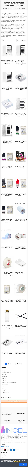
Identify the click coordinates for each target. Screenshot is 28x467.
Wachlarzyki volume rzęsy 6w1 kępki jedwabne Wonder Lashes (7, 115)
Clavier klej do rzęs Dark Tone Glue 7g (20, 167)
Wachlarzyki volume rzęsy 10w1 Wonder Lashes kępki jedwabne (21, 88)
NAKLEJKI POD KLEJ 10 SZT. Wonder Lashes (20, 273)
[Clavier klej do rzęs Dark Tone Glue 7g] (20, 157)
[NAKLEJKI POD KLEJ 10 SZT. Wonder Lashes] (20, 263)
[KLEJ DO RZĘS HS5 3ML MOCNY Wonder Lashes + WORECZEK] (7, 210)
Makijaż (3, 386)
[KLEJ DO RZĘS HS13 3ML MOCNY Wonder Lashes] (7, 157)
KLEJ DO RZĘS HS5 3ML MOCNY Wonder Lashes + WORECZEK (7, 221)
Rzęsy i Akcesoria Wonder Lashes (9, 382)
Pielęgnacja (4, 376)
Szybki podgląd (10, 48)
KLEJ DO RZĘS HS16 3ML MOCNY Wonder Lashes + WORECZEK (7, 194)
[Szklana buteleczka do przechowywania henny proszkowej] (7, 316)
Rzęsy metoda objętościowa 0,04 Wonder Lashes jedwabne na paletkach (21, 62)
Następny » (19, 363)
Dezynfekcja (4, 378)
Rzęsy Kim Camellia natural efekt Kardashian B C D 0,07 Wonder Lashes (21, 115)
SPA (2, 388)
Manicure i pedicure (6, 372)
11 (15, 363)
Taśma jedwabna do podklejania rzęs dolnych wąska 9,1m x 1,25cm (21, 300)
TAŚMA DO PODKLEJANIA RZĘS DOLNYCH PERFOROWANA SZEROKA (20, 247)
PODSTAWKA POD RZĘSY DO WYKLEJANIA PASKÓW (20, 352)
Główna (3, 367)
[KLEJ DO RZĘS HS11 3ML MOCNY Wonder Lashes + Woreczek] (20, 130)
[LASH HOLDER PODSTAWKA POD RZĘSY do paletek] (7, 342)
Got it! (23, 464)
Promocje (4, 390)
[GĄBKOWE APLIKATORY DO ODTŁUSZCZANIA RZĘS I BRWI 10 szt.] (20, 316)
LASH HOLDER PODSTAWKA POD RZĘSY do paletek (7, 352)
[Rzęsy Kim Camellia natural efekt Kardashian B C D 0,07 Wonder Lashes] (20, 104)
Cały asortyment (5, 392)
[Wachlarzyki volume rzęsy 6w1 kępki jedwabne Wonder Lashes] (7, 104)
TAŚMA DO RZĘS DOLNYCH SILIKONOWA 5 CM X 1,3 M (21, 220)
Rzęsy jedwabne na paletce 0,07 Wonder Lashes (7, 88)
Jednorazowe (5, 384)
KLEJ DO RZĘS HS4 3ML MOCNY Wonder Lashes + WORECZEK (21, 194)
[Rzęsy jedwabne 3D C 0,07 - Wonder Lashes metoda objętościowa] (7, 51)
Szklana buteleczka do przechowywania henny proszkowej (7, 327)
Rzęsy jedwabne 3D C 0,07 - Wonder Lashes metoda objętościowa (7, 62)
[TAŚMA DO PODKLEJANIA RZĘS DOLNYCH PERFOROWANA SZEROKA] (20, 236)
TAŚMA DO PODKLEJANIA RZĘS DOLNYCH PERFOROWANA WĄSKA (7, 274)
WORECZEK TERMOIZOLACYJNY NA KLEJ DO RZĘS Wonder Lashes (7, 300)
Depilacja (4, 374)
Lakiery (3, 370)
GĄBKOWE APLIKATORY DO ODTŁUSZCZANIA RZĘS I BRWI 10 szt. (21, 327)
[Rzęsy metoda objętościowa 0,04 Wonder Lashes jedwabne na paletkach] (20, 51)
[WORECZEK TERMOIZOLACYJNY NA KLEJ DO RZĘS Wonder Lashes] (7, 289)
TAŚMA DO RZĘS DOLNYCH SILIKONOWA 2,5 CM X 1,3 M (7, 246)
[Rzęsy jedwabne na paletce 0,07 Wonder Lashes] (7, 77)
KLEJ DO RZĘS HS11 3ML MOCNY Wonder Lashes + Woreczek (21, 141)
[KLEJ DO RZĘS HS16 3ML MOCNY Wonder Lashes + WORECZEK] (7, 183)
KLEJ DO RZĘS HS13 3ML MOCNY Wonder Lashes (7, 167)
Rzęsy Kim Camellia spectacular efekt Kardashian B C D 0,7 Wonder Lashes (7, 142)
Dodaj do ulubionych (10, 45)
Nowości (3, 380)
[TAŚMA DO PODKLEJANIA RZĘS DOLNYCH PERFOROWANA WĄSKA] (7, 263)
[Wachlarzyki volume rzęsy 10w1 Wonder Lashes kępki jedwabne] (20, 77)
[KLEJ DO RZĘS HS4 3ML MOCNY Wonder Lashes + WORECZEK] (20, 183)
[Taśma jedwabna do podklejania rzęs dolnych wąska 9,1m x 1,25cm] (20, 289)
